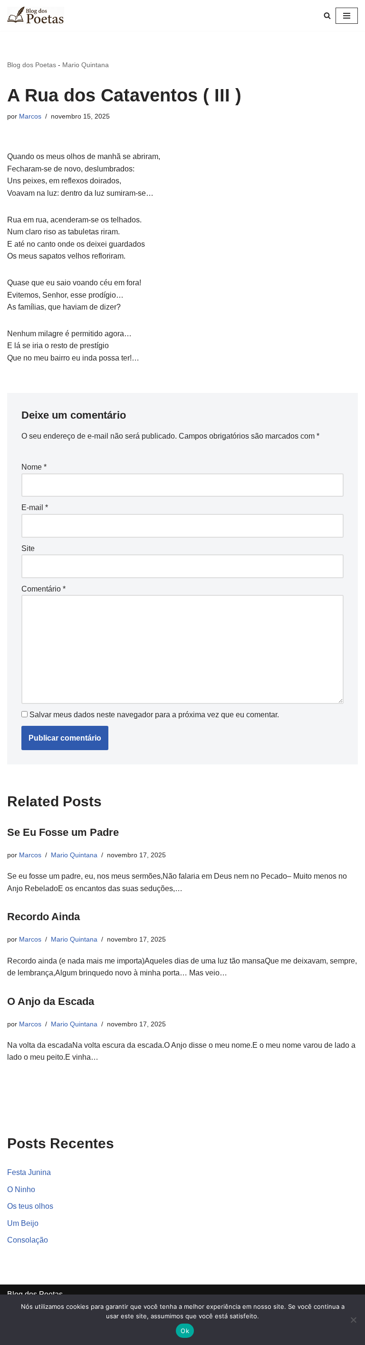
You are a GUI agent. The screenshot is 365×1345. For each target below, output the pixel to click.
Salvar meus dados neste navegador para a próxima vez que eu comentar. (154, 715)
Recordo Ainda (43, 917)
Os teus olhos (30, 1206)
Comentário (43, 589)
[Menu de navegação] (347, 16)
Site (28, 548)
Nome (34, 467)
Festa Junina (29, 1172)
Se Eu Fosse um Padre (63, 832)
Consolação (27, 1240)
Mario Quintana (85, 65)
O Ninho (21, 1189)
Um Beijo (22, 1223)
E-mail (34, 507)
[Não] (353, 1320)
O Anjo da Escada (50, 1001)
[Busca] (327, 15)
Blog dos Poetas (31, 65)
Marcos (30, 116)
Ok (185, 1331)
